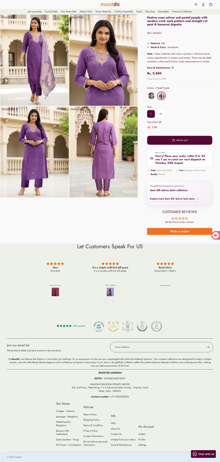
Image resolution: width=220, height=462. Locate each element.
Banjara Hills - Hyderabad (63, 432)
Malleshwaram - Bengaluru (64, 423)
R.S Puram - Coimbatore (68, 445)
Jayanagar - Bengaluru (67, 416)
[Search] (196, 4)
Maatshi (18, 457)
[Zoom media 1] (34, 60)
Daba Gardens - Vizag (67, 439)
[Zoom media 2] (103, 60)
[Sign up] (208, 347)
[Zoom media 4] (103, 152)
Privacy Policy (90, 430)
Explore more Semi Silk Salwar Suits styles (174, 198)
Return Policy (90, 414)
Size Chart (152, 122)
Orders (142, 434)
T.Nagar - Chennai (65, 411)
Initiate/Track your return (123, 439)
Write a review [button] (179, 231)
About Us (115, 428)
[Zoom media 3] (34, 152)
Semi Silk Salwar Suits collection (169, 190)
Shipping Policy (91, 419)
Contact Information (93, 436)
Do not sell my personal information (95, 443)
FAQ (113, 423)
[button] (107, 301)
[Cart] (210, 4)
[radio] (151, 96)
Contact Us (116, 434)
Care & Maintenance (121, 445)
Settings (142, 445)
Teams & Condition (93, 425)
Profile (141, 439)
